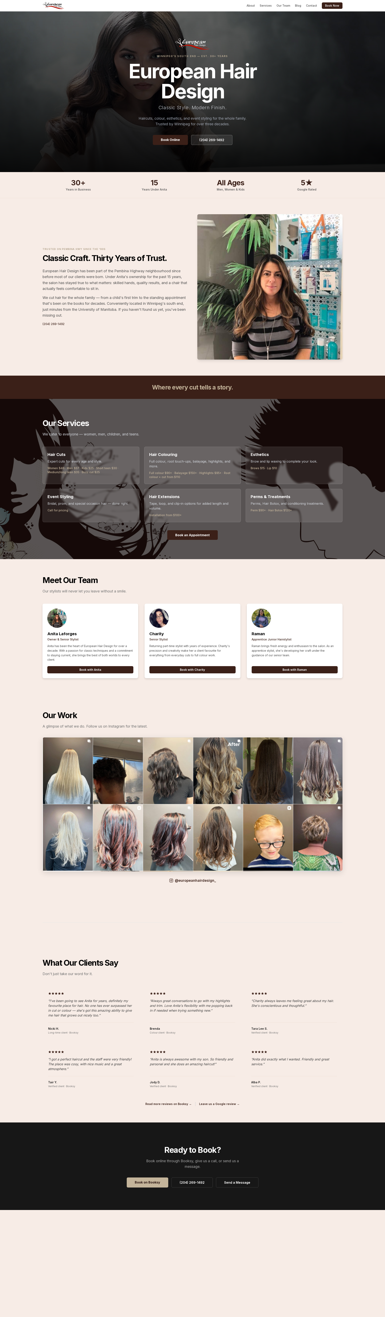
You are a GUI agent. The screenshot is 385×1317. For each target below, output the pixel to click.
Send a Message (237, 1182)
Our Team (283, 5)
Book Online (170, 140)
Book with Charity (192, 669)
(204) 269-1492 (211, 140)
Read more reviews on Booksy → (168, 1104)
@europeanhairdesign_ (195, 880)
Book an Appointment (192, 535)
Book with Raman (295, 669)
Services (266, 5)
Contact (311, 5)
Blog (298, 5)
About (251, 5)
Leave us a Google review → (219, 1104)
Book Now (332, 5)
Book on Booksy (147, 1182)
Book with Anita (90, 669)
